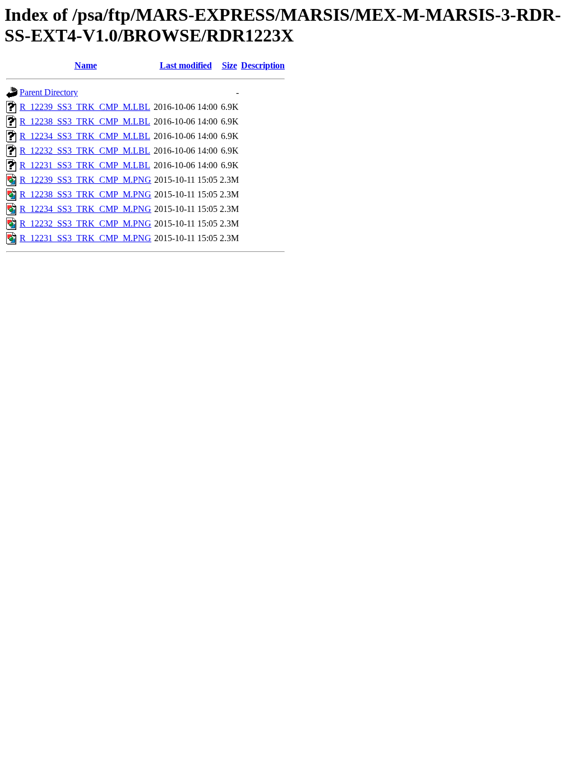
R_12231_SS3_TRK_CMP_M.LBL (85, 165)
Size (229, 65)
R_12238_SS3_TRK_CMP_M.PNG (85, 194)
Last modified (186, 65)
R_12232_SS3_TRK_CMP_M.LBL (85, 150)
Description (263, 65)
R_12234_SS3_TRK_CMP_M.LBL (85, 136)
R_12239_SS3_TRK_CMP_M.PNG (85, 179)
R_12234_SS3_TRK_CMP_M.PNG (85, 209)
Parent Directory (49, 92)
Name (86, 65)
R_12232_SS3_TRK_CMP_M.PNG (85, 223)
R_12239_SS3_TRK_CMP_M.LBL (85, 107)
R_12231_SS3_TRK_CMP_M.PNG (85, 238)
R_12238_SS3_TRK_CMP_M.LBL (85, 121)
